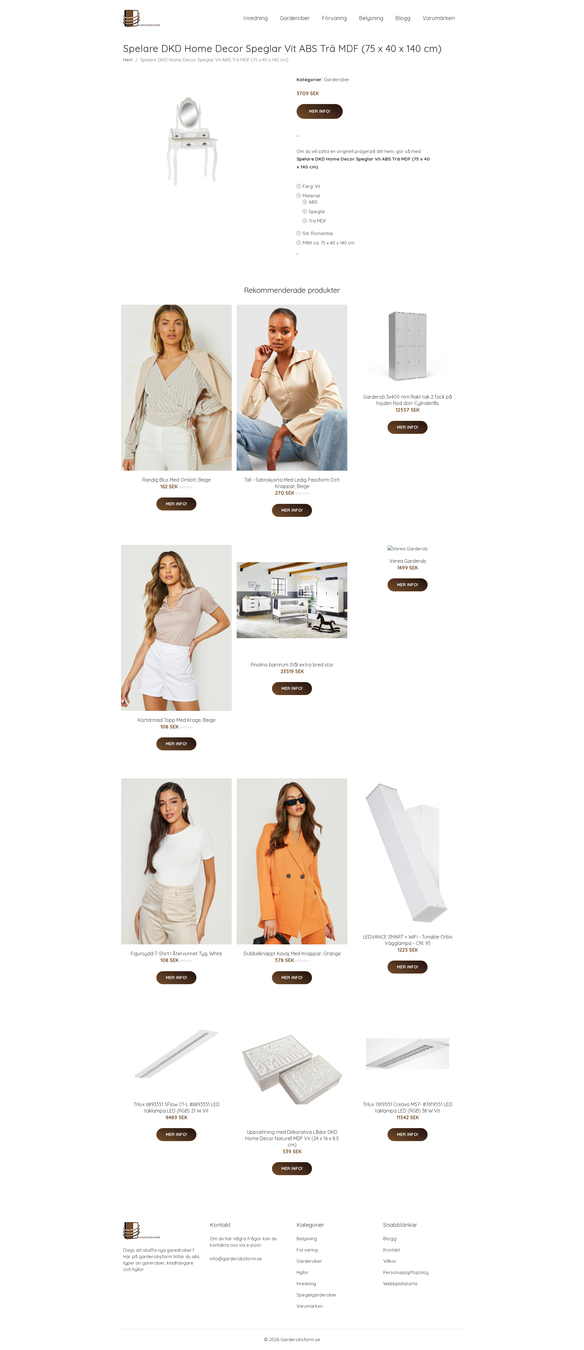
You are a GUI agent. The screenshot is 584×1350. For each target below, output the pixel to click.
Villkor (389, 1261)
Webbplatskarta (400, 1283)
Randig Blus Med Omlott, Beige (176, 480)
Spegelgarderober (317, 1295)
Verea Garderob (407, 561)
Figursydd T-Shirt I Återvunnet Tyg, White (176, 953)
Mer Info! (319, 111)
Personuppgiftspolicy (406, 1272)
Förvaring (334, 18)
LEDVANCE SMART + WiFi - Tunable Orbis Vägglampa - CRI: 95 (408, 940)
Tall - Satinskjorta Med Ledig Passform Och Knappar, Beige (292, 483)
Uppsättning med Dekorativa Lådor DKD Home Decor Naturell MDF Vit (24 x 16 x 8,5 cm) (292, 1138)
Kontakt (391, 1250)
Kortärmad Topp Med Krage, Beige (176, 720)
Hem (128, 60)
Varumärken (438, 18)
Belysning (371, 18)
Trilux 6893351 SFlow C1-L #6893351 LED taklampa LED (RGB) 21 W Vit (177, 1107)
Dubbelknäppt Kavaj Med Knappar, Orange (292, 953)
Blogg (402, 18)
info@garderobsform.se (236, 1259)
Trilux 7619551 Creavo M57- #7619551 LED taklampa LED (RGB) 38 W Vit (407, 1107)
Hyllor (303, 1272)
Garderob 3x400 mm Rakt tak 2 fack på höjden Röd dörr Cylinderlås (407, 400)
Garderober (295, 18)
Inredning (255, 18)
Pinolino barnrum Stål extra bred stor (292, 665)
